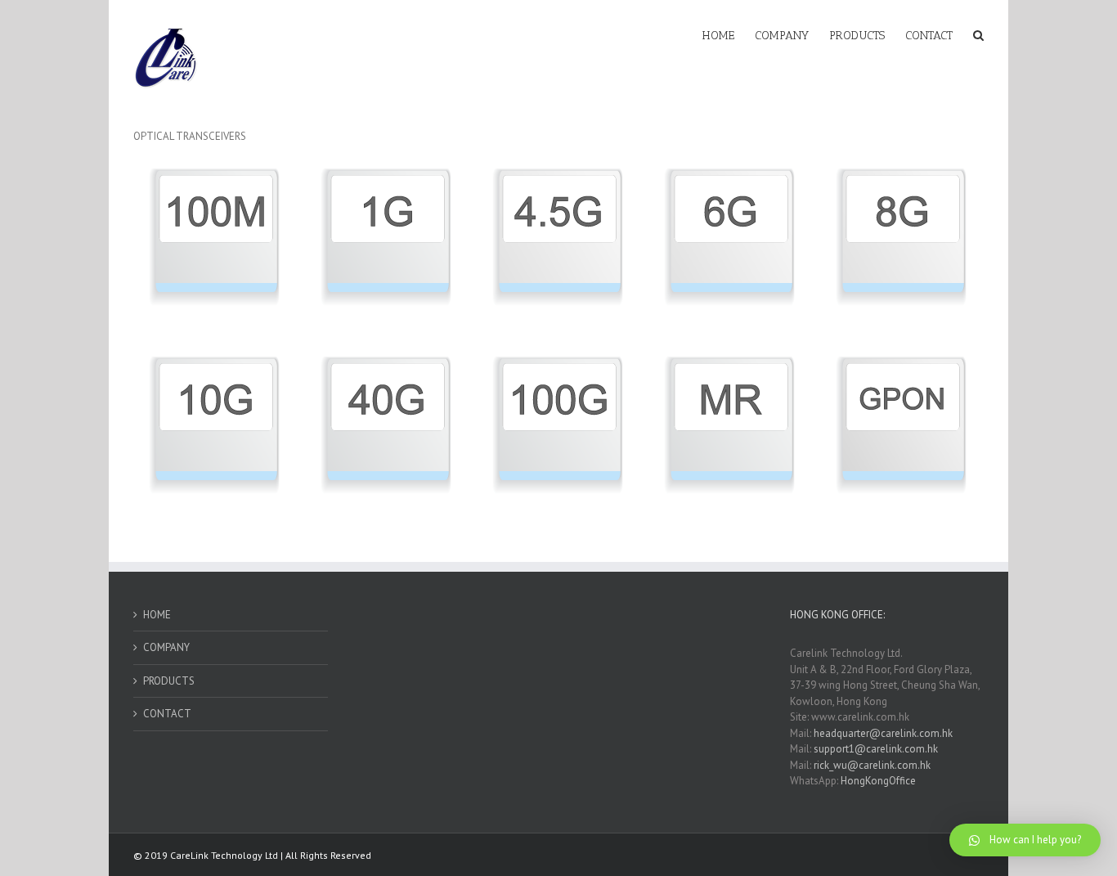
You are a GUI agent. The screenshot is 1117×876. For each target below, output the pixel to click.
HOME (157, 615)
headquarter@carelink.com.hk (883, 733)
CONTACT (167, 714)
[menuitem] (728, 34)
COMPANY (166, 647)
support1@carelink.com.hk (876, 749)
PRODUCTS (169, 681)
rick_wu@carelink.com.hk (872, 765)
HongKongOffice (878, 781)
